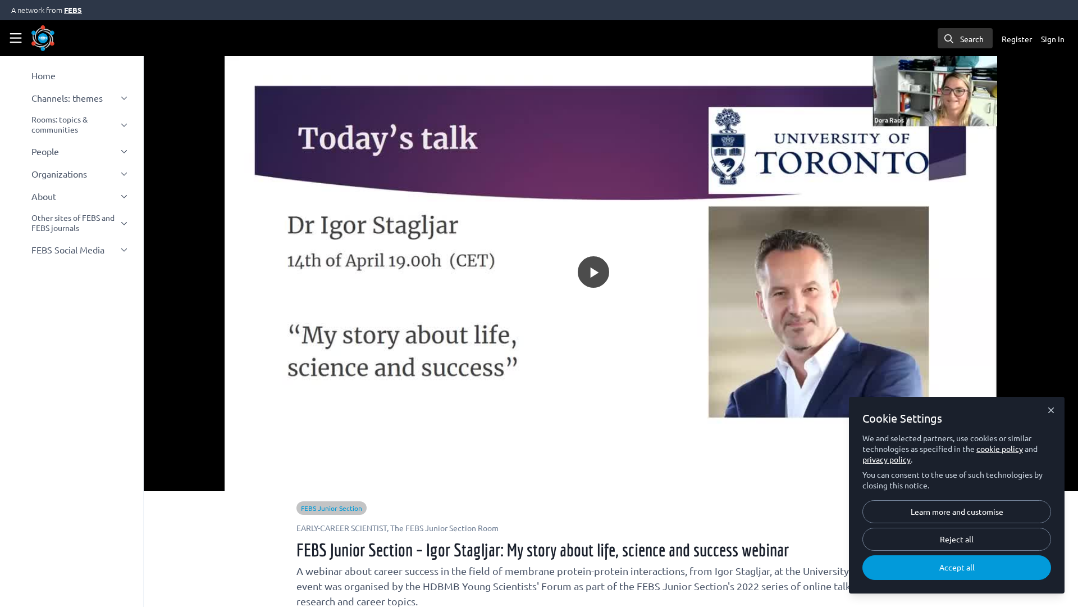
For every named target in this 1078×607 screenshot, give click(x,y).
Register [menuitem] (1017, 39)
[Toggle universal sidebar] (15, 38)
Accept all (957, 567)
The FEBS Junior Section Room (444, 528)
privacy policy (886, 459)
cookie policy (999, 448)
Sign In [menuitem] (1053, 39)
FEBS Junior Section (331, 508)
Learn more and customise (957, 511)
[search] (965, 38)
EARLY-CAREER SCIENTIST (341, 528)
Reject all (957, 539)
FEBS (73, 10)
